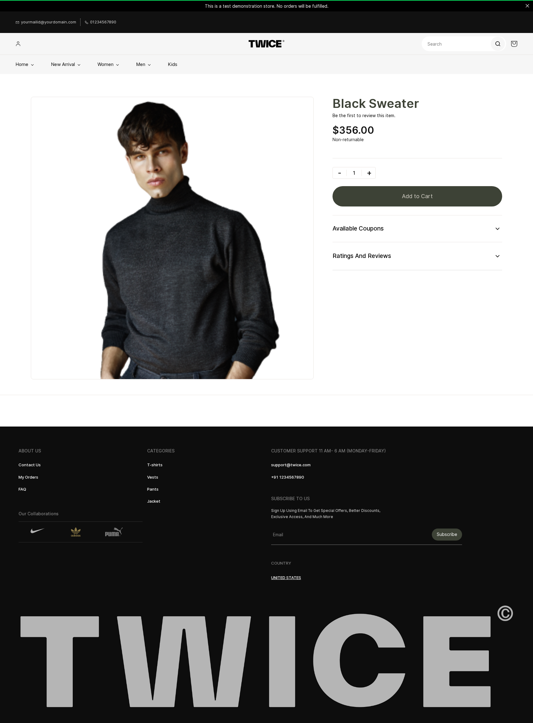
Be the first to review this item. (364, 115)
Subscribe (447, 534)
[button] (30, 465)
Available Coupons (358, 228)
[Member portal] (18, 44)
